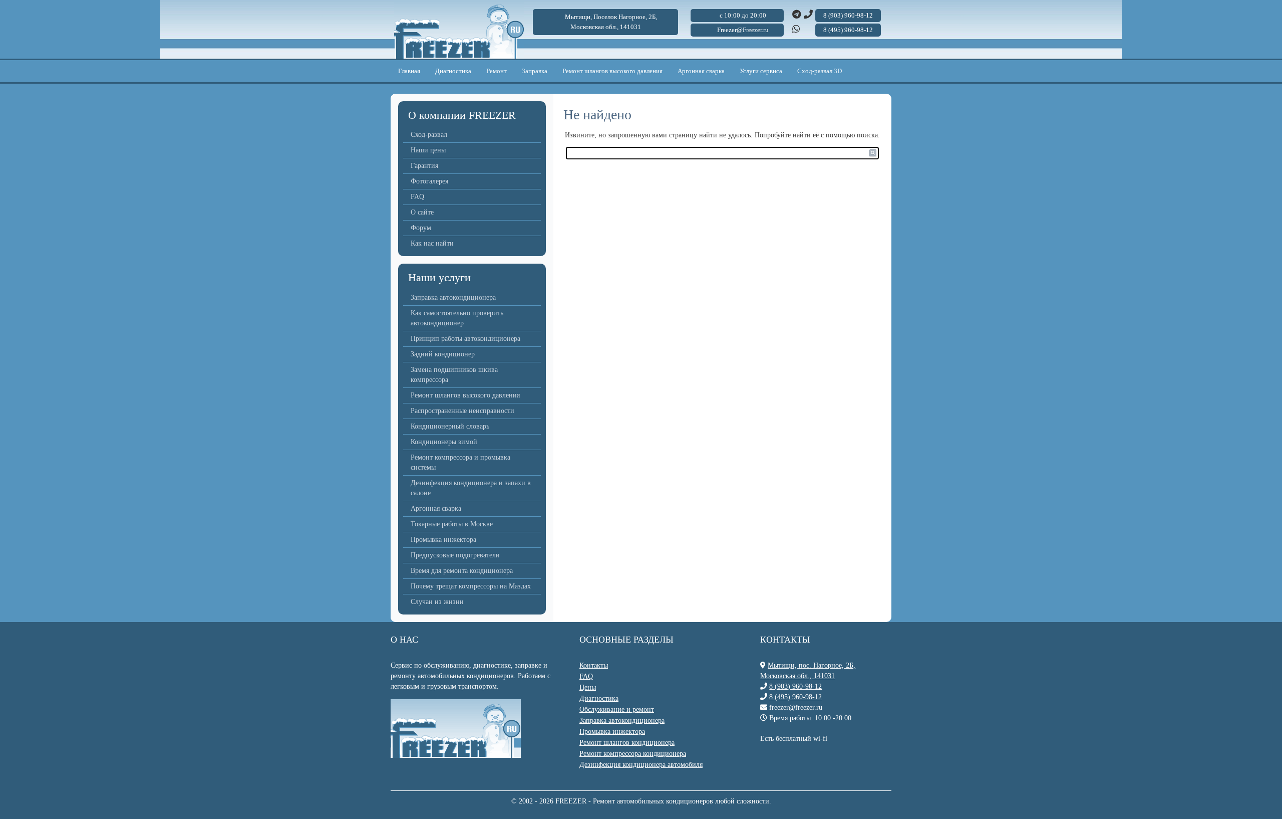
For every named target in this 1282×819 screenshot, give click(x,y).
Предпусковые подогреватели (455, 555)
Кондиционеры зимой (444, 442)
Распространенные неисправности (462, 411)
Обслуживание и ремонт (616, 709)
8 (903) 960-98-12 (795, 686)
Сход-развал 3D (819, 71)
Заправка (534, 71)
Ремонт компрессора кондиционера (632, 753)
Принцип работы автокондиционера (465, 338)
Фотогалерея (429, 181)
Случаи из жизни (437, 601)
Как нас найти (432, 243)
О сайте (422, 212)
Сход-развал (429, 134)
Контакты (593, 665)
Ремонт (496, 71)
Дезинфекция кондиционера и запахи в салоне (471, 488)
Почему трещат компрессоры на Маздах (471, 586)
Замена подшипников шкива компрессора (454, 374)
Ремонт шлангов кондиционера (627, 742)
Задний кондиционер (443, 354)
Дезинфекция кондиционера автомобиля (641, 764)
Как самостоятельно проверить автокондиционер (457, 318)
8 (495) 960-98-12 (795, 697)
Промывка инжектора (443, 539)
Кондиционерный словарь (450, 426)
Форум (421, 228)
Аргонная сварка (701, 71)
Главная (409, 71)
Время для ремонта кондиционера (462, 570)
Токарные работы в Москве (452, 524)
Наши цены (428, 150)
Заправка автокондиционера (453, 297)
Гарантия (424, 165)
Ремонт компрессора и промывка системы (460, 462)
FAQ (417, 196)
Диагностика (453, 71)
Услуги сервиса (761, 71)
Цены (587, 687)
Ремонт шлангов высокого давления (612, 71)
